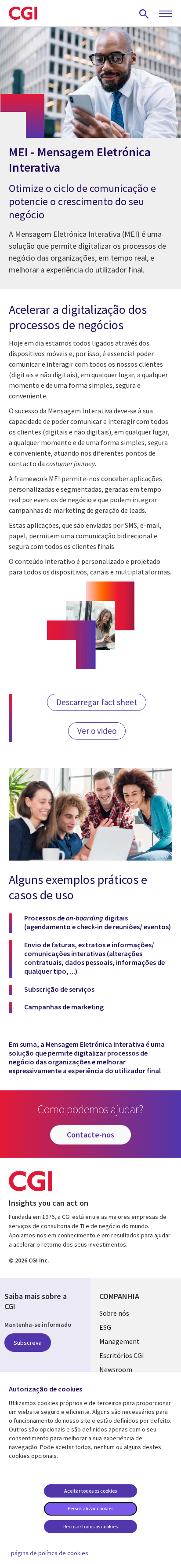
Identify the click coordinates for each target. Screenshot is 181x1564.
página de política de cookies (49, 1553)
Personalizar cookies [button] (90, 1508)
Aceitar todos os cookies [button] (90, 1490)
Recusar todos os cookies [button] (90, 1526)
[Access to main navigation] (165, 14)
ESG (105, 1327)
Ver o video (96, 730)
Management (119, 1341)
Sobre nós (114, 1313)
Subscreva (28, 1343)
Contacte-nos (90, 1135)
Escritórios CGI (121, 1355)
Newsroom (115, 1369)
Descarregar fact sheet (96, 702)
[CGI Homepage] (23, 13)
